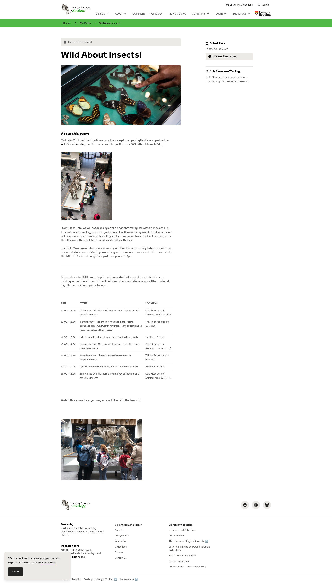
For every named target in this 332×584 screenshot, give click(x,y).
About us (119, 530)
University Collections (241, 4)
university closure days (73, 556)
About (118, 13)
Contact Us (121, 557)
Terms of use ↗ (129, 579)
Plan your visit (122, 535)
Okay (15, 571)
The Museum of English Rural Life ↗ (188, 541)
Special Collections (179, 561)
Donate (119, 552)
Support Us (239, 13)
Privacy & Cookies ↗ (106, 579)
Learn (219, 13)
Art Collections (177, 535)
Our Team (138, 13)
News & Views (177, 13)
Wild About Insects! (109, 23)
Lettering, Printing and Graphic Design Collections (189, 548)
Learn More (49, 562)
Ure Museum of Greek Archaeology (187, 566)
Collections (199, 13)
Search (265, 4)
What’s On (157, 13)
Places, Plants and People (182, 555)
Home (66, 23)
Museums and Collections (182, 530)
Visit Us (100, 13)
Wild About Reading (73, 144)
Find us (64, 535)
